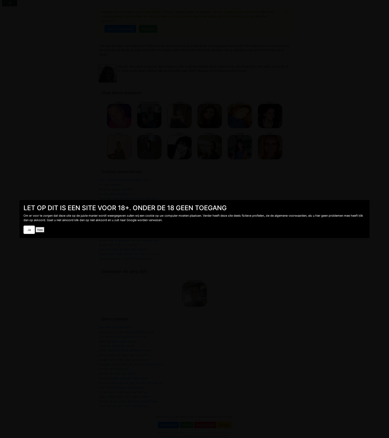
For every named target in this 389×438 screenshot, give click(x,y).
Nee (40, 229)
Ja (29, 229)
